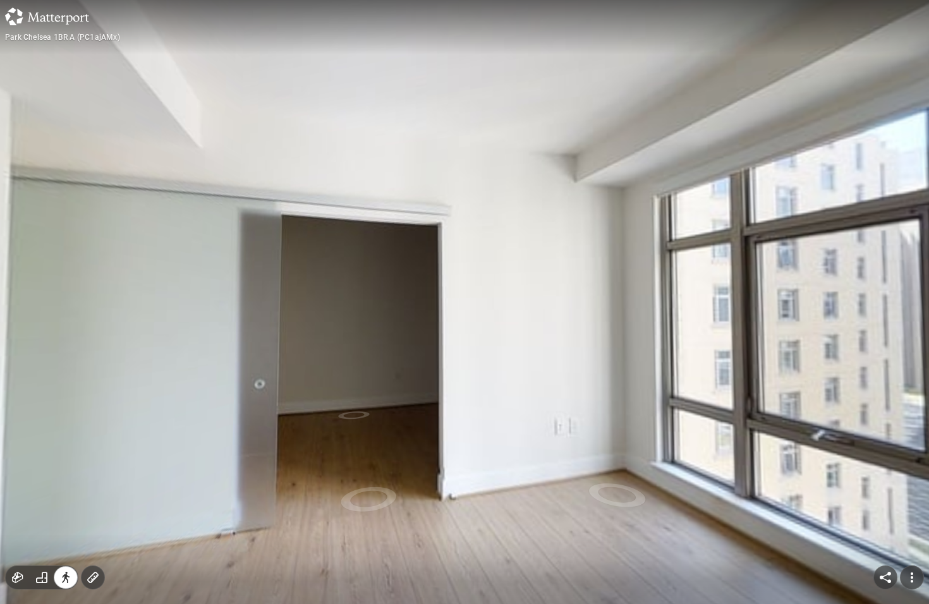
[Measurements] (93, 577)
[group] (41, 577)
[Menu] (912, 577)
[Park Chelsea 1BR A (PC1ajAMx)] (464, 302)
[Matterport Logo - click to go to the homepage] (47, 16)
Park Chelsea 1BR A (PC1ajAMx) (62, 37)
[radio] (18, 577)
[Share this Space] (885, 577)
